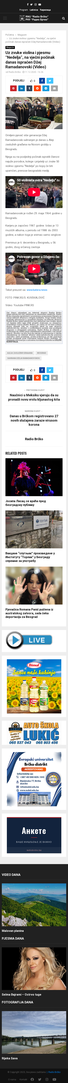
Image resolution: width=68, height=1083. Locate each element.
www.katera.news (37, 290)
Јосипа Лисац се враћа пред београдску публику (25, 503)
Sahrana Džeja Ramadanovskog (23, 358)
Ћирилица (45, 10)
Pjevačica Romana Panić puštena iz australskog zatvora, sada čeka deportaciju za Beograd (29, 613)
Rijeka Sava (10, 1058)
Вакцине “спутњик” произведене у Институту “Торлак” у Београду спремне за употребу (30, 557)
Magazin (10, 47)
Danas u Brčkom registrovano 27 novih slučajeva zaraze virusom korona (34, 420)
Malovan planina (13, 931)
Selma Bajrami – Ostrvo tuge (21, 994)
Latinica (34, 10)
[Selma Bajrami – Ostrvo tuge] (34, 968)
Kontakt (23, 1079)
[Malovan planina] (34, 904)
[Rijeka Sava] (34, 1032)
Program (23, 10)
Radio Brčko (15, 72)
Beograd (41, 353)
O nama (12, 1079)
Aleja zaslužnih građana (20, 353)
